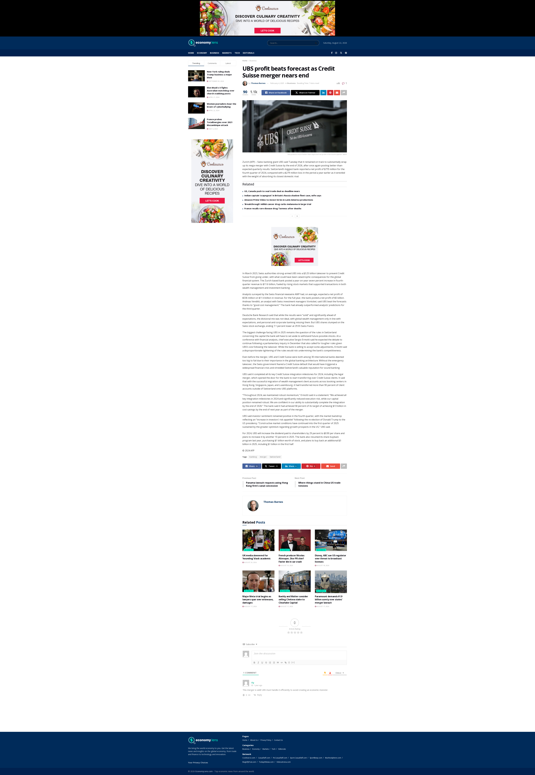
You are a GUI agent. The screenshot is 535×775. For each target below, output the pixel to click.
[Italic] (258, 662)
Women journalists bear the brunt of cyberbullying (221, 105)
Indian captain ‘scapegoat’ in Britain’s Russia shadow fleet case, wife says (282, 195)
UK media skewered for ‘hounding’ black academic (256, 557)
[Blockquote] (278, 662)
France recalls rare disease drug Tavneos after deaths (272, 208)
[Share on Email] (337, 92)
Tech (237, 53)
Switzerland (275, 457)
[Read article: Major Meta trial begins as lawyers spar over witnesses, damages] (258, 581)
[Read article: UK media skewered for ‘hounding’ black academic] (258, 541)
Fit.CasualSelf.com (280, 758)
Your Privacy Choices (198, 762)
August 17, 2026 (250, 606)
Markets (227, 53)
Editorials (248, 53)
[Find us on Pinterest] (346, 52)
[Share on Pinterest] (330, 92)
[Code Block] (282, 662)
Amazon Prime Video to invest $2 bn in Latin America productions (278, 199)
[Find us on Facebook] (331, 52)
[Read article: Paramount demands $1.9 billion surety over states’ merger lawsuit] (331, 581)
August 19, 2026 (286, 565)
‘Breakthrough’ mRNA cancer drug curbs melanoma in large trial (277, 204)
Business (214, 53)
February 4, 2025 (277, 83)
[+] (293, 662)
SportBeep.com (316, 758)
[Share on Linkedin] (323, 92)
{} (289, 662)
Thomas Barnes (258, 83)
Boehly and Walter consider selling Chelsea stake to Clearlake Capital (293, 599)
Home (191, 53)
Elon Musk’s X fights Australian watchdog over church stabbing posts (220, 90)
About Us (254, 740)
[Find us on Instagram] (336, 52)
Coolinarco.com (248, 758)
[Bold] (254, 662)
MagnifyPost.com (249, 762)
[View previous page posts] (292, 216)
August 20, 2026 (250, 562)
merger (263, 457)
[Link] (286, 662)
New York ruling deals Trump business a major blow (219, 74)
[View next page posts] (297, 216)
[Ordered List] (270, 662)
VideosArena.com (284, 762)
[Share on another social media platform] (344, 92)
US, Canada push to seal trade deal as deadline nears (272, 191)
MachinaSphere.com (333, 758)
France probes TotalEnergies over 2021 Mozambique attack (220, 122)
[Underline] (262, 662)
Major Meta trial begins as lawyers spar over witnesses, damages (257, 599)
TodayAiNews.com (266, 762)
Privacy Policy (266, 740)
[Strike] (266, 662)
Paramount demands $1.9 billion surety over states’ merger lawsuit (328, 599)
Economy (202, 53)
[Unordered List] (274, 662)
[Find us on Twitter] (341, 52)
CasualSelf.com (264, 758)
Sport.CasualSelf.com (298, 758)
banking (253, 457)
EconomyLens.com (204, 771)
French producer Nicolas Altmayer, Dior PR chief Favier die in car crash (291, 558)
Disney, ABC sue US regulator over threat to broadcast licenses (330, 558)
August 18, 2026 (322, 565)
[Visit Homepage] (203, 42)
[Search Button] (316, 43)
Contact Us (278, 740)
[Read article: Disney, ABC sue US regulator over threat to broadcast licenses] (331, 541)
